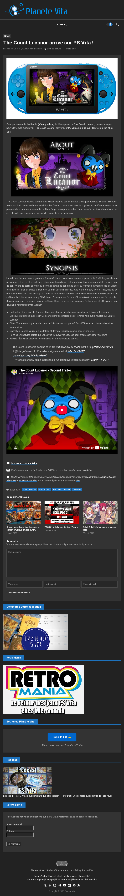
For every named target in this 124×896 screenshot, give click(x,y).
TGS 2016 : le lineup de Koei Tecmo (61, 527)
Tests (82, 876)
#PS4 (52, 346)
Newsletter (77, 879)
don (78, 480)
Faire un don (91, 879)
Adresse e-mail (14, 824)
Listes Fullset (55, 876)
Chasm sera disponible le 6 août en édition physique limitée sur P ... (23, 528)
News (7, 36)
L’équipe (49, 879)
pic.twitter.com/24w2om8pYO (30, 355)
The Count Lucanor (61, 490)
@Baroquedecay (46, 124)
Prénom (10, 831)
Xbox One (76, 490)
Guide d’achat (41, 876)
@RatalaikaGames (102, 346)
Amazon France (108, 477)
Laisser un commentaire (24, 463)
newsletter (87, 470)
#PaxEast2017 (75, 351)
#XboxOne (62, 346)
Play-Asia (11, 480)
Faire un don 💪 (62, 736)
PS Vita (41, 490)
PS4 (49, 490)
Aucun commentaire (32, 49)
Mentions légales (35, 879)
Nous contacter (63, 879)
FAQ (88, 876)
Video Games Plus (28, 480)
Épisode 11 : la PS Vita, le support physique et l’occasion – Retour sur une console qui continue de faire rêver (57, 796)
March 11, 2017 (100, 359)
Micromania (93, 477)
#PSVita (75, 346)
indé (25, 490)
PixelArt (32, 490)
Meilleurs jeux (71, 876)
